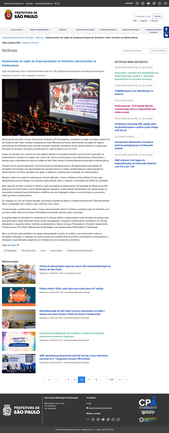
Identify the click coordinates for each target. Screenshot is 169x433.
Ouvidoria (29, 3)
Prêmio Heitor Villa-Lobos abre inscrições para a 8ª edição (71, 288)
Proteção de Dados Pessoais (153, 31)
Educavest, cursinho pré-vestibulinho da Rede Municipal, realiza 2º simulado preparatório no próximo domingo (136, 76)
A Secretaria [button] (16, 30)
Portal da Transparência (43, 3)
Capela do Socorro (30, 43)
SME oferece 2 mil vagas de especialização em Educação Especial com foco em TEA (135, 163)
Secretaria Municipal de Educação (18, 37)
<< (49, 379)
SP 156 (57, 3)
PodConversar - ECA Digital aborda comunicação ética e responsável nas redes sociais (135, 109)
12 (96, 379)
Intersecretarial (56, 251)
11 (89, 379)
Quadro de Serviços (131, 30)
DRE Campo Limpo (28, 251)
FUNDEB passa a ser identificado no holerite (134, 92)
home (43, 251)
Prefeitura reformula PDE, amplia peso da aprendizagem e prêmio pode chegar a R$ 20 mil (136, 127)
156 (89, 403)
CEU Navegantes (10, 251)
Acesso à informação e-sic (14, 3)
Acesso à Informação (85, 30)
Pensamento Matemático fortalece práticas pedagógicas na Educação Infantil (134, 145)
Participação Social (108, 30)
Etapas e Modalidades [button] (39, 30)
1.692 (111, 379)
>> (120, 379)
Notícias (154, 21)
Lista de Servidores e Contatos (100, 408)
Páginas (144, 21)
